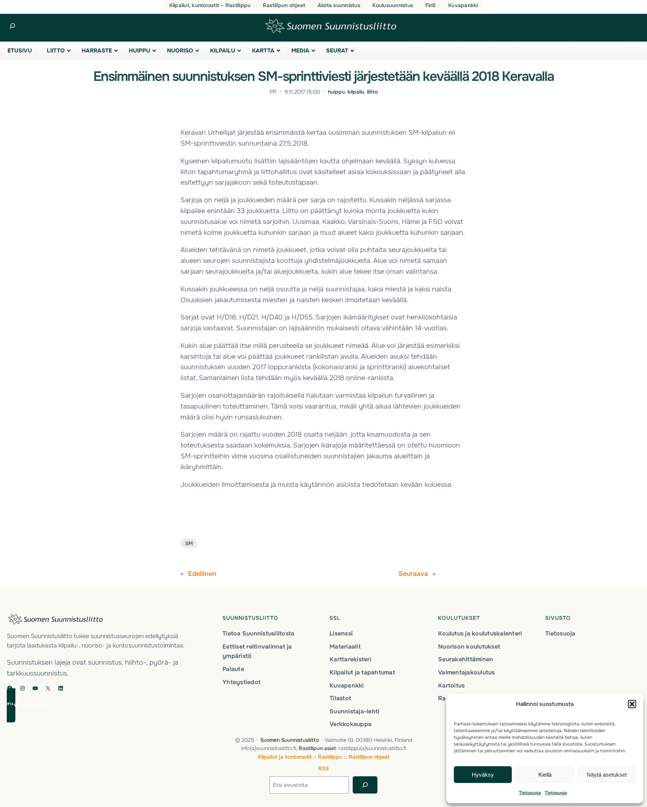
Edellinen (202, 574)
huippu (336, 91)
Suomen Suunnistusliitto (289, 740)
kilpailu (355, 91)
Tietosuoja (530, 793)
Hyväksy (483, 774)
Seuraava (413, 574)
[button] (632, 704)
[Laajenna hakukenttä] (12, 26)
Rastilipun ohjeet (369, 756)
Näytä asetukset (607, 774)
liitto (372, 91)
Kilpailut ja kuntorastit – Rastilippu (300, 756)
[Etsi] (365, 785)
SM (189, 543)
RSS (323, 768)
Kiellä (545, 774)
